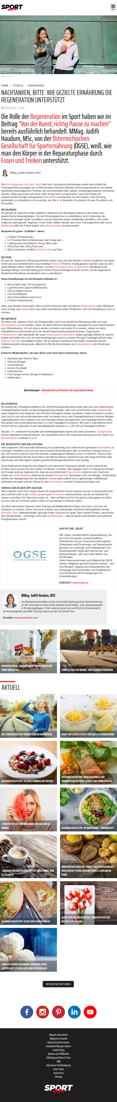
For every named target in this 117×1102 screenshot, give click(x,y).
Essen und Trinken (21, 160)
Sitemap (58, 1076)
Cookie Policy (58, 1049)
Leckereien (58, 494)
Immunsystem (56, 481)
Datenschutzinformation (58, 1042)
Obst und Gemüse (11, 341)
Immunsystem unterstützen (60, 334)
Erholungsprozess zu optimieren (70, 267)
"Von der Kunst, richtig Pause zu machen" (64, 124)
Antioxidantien (9, 334)
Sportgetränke (104, 431)
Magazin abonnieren (58, 1034)
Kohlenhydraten (52, 225)
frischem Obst (44, 249)
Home (5, 85)
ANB (58, 1061)
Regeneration (45, 116)
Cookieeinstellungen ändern (58, 1046)
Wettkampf (7, 225)
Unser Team (58, 1069)
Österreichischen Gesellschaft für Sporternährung (45, 142)
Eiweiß (57, 264)
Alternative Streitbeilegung (58, 1065)
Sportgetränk (61, 475)
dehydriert (102, 410)
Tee (12, 431)
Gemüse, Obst (9, 512)
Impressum (58, 1072)
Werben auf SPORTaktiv (58, 1053)
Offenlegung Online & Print (58, 1057)
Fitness (18, 85)
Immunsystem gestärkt (13, 325)
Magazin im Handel (58, 1038)
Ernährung (36, 85)
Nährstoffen (50, 197)
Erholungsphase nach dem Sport (23, 184)
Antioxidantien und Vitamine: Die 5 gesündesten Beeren (67, 390)
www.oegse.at (80, 582)
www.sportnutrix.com (26, 617)
